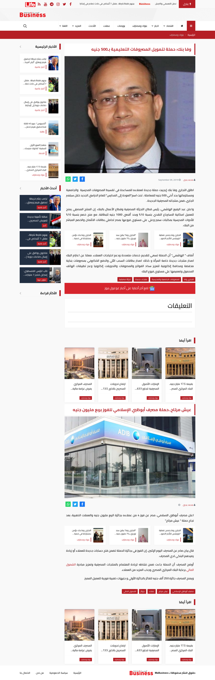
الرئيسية (191, 35)
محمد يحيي (188, 180)
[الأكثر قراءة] (20, 293)
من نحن (40, 672)
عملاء (151, 591)
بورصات (121, 25)
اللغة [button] (65, 25)
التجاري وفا (189, 279)
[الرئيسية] (182, 26)
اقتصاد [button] (169, 25)
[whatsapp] (68, 179)
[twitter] (75, 179)
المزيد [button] (78, 25)
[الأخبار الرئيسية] (20, 47)
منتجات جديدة (141, 279)
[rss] (39, 4)
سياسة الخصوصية (58, 672)
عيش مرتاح (163, 591)
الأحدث (92, 25)
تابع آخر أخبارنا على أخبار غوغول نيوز (127, 288)
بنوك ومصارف (139, 25)
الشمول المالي (129, 591)
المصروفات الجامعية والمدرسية (165, 279)
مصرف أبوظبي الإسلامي (183, 591)
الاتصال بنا (25, 672)
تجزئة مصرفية (125, 279)
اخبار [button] (156, 25)
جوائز (143, 591)
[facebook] (82, 179)
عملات (106, 25)
